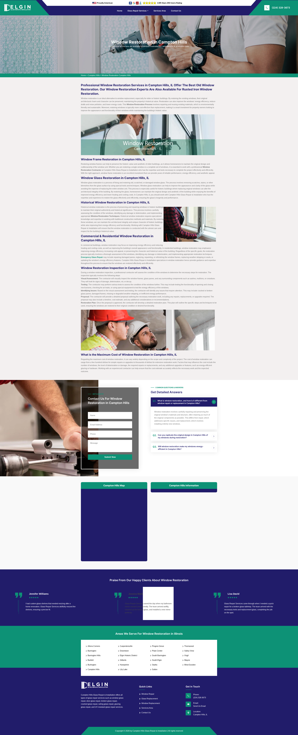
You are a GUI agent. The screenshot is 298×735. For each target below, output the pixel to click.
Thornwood (189, 646)
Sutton (154, 669)
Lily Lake (123, 669)
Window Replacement (150, 703)
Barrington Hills (94, 655)
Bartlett (90, 660)
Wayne (187, 660)
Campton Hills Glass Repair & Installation (150, 731)
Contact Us (176, 11)
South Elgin (157, 660)
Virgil (186, 655)
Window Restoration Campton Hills (116, 75)
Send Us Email (199, 706)
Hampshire (124, 665)
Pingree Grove (158, 646)
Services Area (160, 11)
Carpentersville (126, 646)
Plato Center (157, 651)
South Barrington (159, 655)
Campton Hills (94, 75)
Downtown (124, 651)
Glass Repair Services (137, 11)
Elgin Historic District (128, 655)
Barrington (92, 651)
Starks (154, 665)
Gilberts (123, 660)
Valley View (189, 651)
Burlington (92, 665)
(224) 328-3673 (281, 7)
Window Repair (147, 694)
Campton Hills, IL (200, 715)
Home (119, 11)
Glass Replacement (149, 699)
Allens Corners (94, 646)
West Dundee (190, 665)
